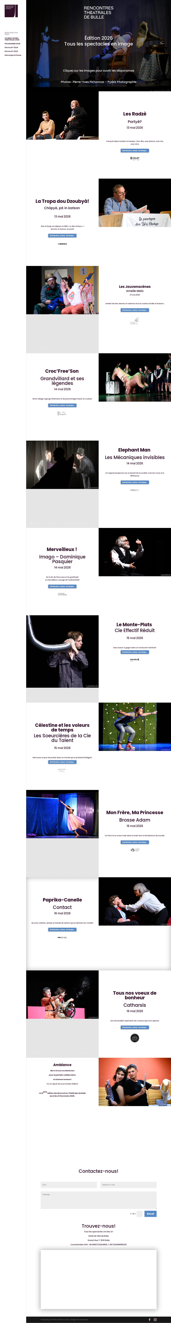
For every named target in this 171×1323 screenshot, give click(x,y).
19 (75, 173)
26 (157, 435)
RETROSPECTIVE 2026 (11, 34)
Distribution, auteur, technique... (134, 151)
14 (65, 173)
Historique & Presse (13, 55)
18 (73, 173)
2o (99, 20)
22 (81, 173)
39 (135, 785)
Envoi (150, 1214)
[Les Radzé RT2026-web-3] (62, 139)
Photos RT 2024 (11, 48)
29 (85, 697)
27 (159, 435)
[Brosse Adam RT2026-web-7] (62, 838)
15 (67, 173)
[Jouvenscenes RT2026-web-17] (62, 314)
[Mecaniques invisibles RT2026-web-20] (62, 488)
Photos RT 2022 (11, 52)
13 (63, 173)
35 (166, 782)
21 (79, 173)
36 (168, 782)
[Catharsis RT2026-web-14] (62, 1018)
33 (90, 872)
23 (83, 173)
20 (77, 173)
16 (69, 173)
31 (86, 872)
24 (85, 173)
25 (155, 435)
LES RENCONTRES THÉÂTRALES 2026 (12, 39)
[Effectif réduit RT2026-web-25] (62, 687)
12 (61, 173)
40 (137, 785)
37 (131, 785)
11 (59, 173)
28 (161, 435)
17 (71, 173)
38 (133, 785)
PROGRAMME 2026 (12, 44)
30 (84, 872)
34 (164, 782)
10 (57, 173)
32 (88, 872)
